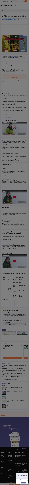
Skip (19, 482)
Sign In (23, 482)
